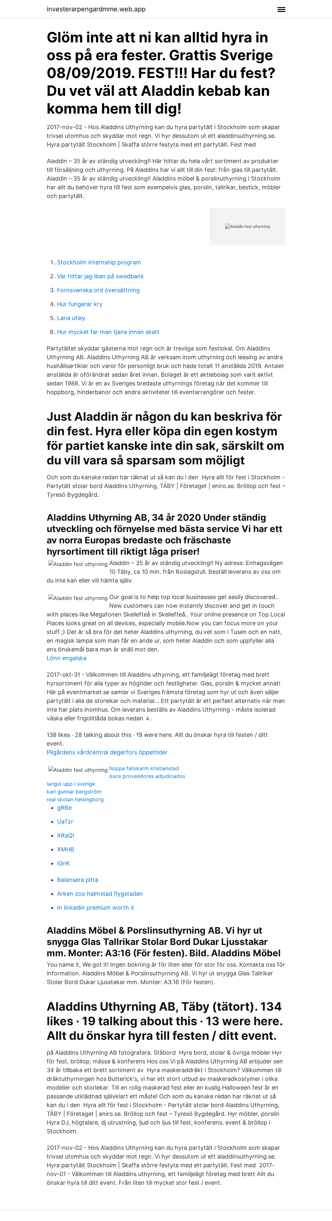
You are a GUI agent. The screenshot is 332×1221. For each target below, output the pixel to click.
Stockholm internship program (99, 262)
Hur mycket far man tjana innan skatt (108, 331)
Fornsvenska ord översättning (98, 290)
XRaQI (65, 835)
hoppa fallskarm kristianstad (144, 768)
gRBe (64, 807)
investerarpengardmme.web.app (96, 9)
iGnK (63, 863)
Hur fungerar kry (79, 304)
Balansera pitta (77, 879)
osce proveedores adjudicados (147, 776)
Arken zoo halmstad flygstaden (100, 893)
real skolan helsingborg (75, 799)
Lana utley (71, 318)
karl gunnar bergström (74, 791)
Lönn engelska (67, 658)
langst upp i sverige (71, 784)
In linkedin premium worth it (95, 907)
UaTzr (65, 821)
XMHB (65, 849)
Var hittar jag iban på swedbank (100, 276)
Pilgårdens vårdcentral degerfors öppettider (107, 752)
